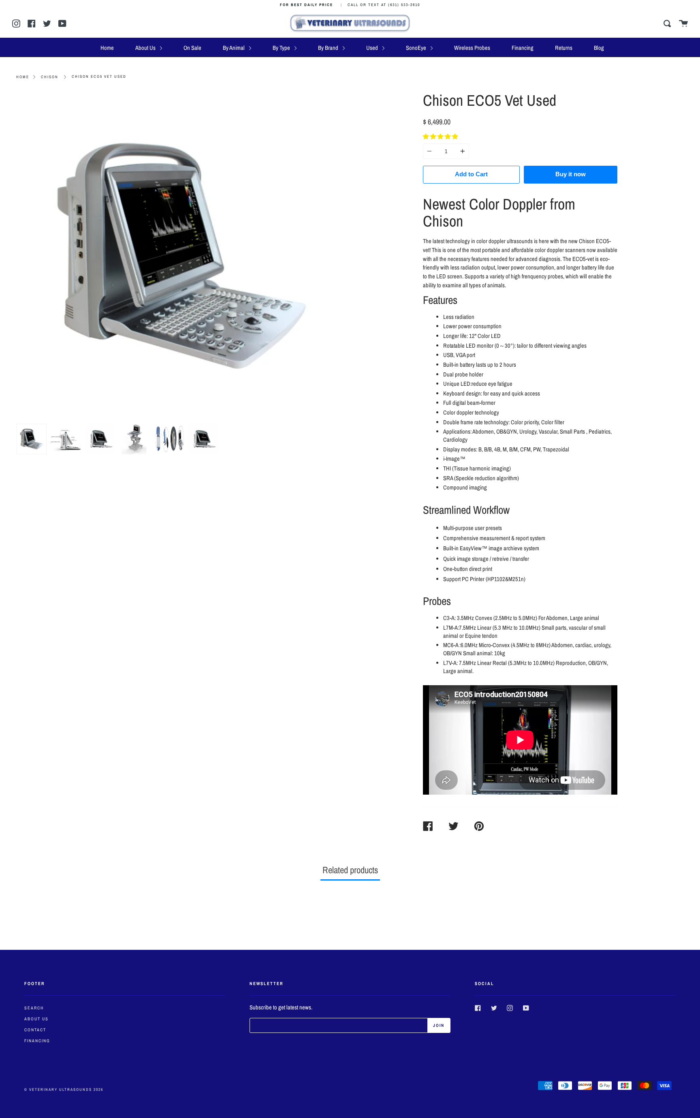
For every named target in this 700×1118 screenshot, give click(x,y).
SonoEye (416, 48)
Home (107, 48)
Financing (523, 48)
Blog (599, 48)
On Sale (192, 48)
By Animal (234, 48)
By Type (282, 48)
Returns (563, 48)
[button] (441, 137)
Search (34, 1008)
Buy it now (570, 174)
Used (372, 48)
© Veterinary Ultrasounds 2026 (63, 1089)
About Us (146, 48)
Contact (35, 1029)
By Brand (328, 48)
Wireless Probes (472, 48)
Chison (49, 76)
